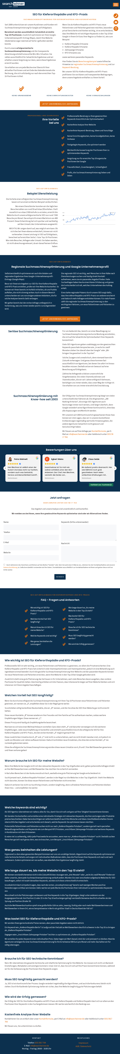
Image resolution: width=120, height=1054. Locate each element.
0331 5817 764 (40, 1042)
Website (7, 553)
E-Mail (6, 543)
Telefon (7, 532)
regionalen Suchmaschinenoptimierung (91, 64)
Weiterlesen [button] (12, 478)
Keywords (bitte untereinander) (74, 522)
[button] (114, 468)
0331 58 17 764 (70, 503)
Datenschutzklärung (10, 567)
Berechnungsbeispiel (88, 61)
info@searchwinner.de (78, 434)
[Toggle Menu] (116, 5)
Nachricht (65, 543)
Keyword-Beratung (70, 67)
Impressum (83, 1043)
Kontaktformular (99, 431)
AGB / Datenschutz (83, 1046)
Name (6, 522)
